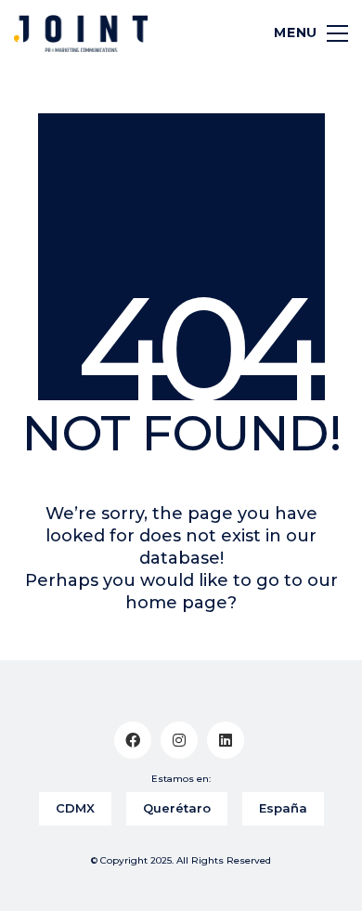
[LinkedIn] (225, 740)
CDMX (75, 807)
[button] (302, 33)
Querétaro (177, 807)
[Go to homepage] (81, 33)
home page (176, 602)
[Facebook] (132, 740)
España (283, 807)
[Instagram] (179, 740)
